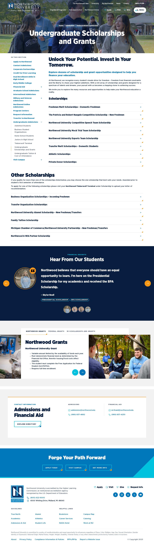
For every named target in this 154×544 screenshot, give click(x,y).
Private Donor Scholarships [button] (62, 162)
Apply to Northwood (22, 62)
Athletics (39, 519)
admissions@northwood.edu (83, 410)
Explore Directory (26, 424)
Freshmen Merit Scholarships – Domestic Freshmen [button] (74, 107)
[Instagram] (121, 494)
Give (128, 10)
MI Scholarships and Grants (81, 331)
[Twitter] (134, 494)
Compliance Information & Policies (49, 539)
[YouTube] (140, 494)
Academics (15, 519)
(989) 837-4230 (118, 414)
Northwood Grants (36, 331)
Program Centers (21, 111)
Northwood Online (92, 10)
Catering (87, 519)
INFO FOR (139, 3)
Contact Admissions (22, 65)
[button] (140, 10)
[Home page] (23, 11)
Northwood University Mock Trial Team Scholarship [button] (75, 131)
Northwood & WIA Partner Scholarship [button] (30, 236)
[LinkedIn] (128, 494)
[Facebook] (115, 494)
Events (126, 3)
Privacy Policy (26, 539)
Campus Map (88, 514)
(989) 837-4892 (78, 414)
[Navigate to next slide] (82, 372)
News (118, 3)
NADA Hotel (64, 523)
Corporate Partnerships (24, 69)
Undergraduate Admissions (87, 25)
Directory (95, 3)
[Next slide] (148, 283)
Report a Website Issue (90, 539)
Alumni (38, 514)
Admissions (69, 25)
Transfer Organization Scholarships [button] (29, 205)
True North (15, 514)
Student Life (40, 523)
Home (61, 25)
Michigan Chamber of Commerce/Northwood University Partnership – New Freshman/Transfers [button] (59, 228)
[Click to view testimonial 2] (75, 309)
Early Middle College (22, 83)
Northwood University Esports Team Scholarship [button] (73, 138)
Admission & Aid (75, 10)
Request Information (22, 114)
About (13, 539)
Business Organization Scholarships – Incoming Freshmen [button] (40, 197)
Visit (119, 10)
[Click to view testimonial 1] (67, 309)
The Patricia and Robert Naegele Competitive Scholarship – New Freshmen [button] (86, 115)
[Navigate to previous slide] (75, 372)
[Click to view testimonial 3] (81, 309)
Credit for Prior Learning (24, 73)
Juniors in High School (24, 140)
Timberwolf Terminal (23, 143)
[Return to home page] (17, 502)
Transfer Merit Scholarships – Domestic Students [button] (73, 146)
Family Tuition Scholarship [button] (24, 220)
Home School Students (24, 136)
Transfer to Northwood (23, 118)
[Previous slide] (6, 283)
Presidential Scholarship (55, 299)
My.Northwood (107, 3)
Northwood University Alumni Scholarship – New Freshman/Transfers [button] (46, 212)
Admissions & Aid (18, 523)
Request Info (137, 487)
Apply (109, 10)
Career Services (66, 519)
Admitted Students (23, 126)
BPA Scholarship (79, 299)
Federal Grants (56, 331)
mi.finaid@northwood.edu (122, 410)
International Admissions (24, 94)
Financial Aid (19, 87)
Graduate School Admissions (26, 91)
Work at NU (88, 523)
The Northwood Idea (81, 3)
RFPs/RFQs (72, 539)
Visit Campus (19, 160)
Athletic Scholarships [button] (59, 154)
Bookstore (63, 514)
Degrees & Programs (58, 10)
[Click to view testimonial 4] (88, 309)
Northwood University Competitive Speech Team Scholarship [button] (80, 123)
